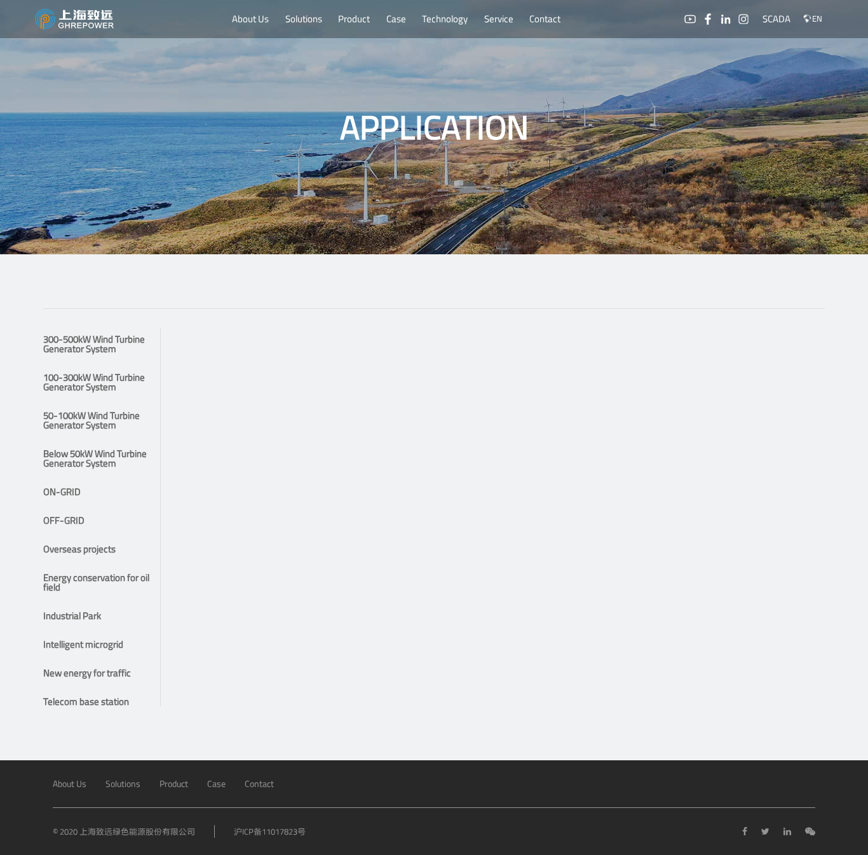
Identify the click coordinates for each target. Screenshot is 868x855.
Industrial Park (72, 615)
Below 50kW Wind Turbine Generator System (95, 458)
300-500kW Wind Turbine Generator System (94, 343)
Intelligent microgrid (83, 644)
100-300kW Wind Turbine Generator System (94, 382)
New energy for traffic (87, 673)
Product (354, 18)
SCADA (776, 18)
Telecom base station (86, 701)
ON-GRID (62, 491)
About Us (250, 18)
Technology (445, 18)
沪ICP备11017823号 (270, 831)
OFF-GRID (64, 520)
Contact (544, 18)
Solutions (303, 18)
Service (498, 18)
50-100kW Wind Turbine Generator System (91, 420)
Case (396, 18)
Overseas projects (79, 549)
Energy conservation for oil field (96, 582)
